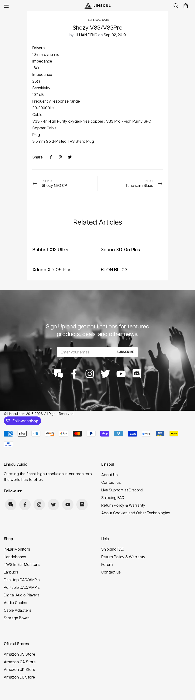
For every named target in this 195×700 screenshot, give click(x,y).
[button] (185, 5)
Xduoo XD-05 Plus (120, 249)
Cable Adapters (17, 610)
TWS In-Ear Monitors (22, 564)
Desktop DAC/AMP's (22, 579)
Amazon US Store (19, 654)
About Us (109, 474)
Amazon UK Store (19, 669)
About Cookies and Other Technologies (135, 512)
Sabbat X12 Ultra (50, 249)
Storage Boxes (16, 617)
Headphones (15, 556)
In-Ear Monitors (17, 549)
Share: (37, 156)
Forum (107, 564)
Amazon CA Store (20, 661)
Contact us (111, 482)
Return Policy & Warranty (123, 505)
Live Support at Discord (122, 489)
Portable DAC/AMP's (22, 587)
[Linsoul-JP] (97, 5)
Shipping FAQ (112, 497)
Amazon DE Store (19, 676)
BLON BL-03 (114, 269)
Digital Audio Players (21, 594)
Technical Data (97, 19)
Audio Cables (15, 602)
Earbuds (11, 571)
